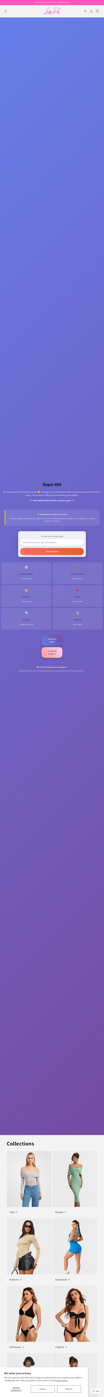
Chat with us (49, 671)
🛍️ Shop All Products (52, 652)
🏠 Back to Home (52, 640)
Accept (43, 1389)
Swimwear (15, 1346)
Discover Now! (52, 551)
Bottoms (14, 1279)
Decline (69, 1389)
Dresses (59, 1212)
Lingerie (59, 1346)
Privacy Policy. (61, 1380)
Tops (12, 1212)
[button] (6, 11)
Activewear (61, 1279)
